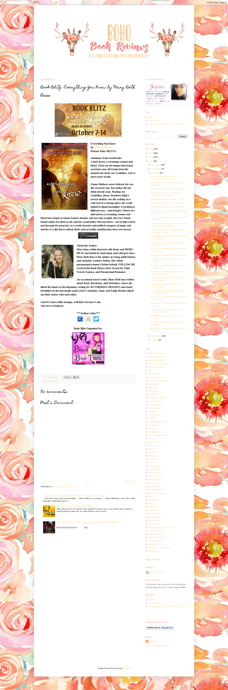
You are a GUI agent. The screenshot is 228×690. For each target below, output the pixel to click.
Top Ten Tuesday (156, 538)
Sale (150, 504)
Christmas (152, 411)
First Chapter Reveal (157, 435)
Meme (151, 463)
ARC (150, 371)
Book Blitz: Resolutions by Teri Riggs (167, 207)
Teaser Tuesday (155, 531)
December (156, 165)
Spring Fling (154, 521)
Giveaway (152, 446)
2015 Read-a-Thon (156, 354)
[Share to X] (71, 377)
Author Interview (156, 378)
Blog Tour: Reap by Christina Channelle (169, 255)
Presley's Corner (155, 476)
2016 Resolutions (155, 357)
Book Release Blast (157, 398)
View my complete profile (157, 646)
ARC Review (153, 374)
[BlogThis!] (68, 377)
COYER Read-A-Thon (158, 422)
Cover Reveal (154, 415)
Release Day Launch (157, 493)
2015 (151, 153)
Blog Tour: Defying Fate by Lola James (169, 189)
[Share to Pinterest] (77, 377)
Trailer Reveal (154, 541)
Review (151, 497)
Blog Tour (152, 388)
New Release (154, 466)
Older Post (130, 482)
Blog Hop (152, 384)
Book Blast (153, 391)
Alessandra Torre (156, 360)
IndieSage (153, 456)
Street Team (154, 524)
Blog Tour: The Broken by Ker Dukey (168, 203)
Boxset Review (154, 408)
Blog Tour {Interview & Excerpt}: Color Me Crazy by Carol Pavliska (75, 496)
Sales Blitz (153, 507)
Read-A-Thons (154, 486)
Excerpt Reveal (155, 432)
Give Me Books (155, 442)
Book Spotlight (155, 405)
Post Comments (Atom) (63, 487)
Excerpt (151, 428)
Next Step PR (154, 469)
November (156, 169)
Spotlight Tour (155, 517)
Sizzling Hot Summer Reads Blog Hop (74, 506)
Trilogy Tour (153, 544)
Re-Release (153, 483)
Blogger (126, 668)
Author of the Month (158, 381)
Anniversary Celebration (159, 364)
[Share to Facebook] (74, 377)
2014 (151, 157)
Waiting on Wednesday (159, 548)
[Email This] (65, 377)
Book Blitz (53, 381)
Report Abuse (153, 559)
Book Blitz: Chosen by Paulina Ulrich (167, 199)
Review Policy (154, 120)
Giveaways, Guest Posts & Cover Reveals (167, 124)
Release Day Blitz (156, 490)
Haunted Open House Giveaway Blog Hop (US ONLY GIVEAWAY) (88, 523)
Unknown (153, 641)
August (154, 340)
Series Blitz (153, 510)
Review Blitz (153, 500)
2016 (151, 149)
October (155, 173)
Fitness (151, 439)
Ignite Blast (153, 452)
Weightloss (153, 551)
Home (88, 482)
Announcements (155, 367)
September (156, 336)
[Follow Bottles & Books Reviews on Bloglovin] (160, 630)
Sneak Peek (153, 514)
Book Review (154, 401)
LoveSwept (153, 459)
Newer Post (46, 482)
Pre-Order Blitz (155, 473)
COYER (151, 418)
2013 (151, 161)
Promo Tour (153, 480)
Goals (150, 449)
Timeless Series (155, 534)
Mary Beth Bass (103, 147)
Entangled (153, 425)
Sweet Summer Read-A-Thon (161, 527)
